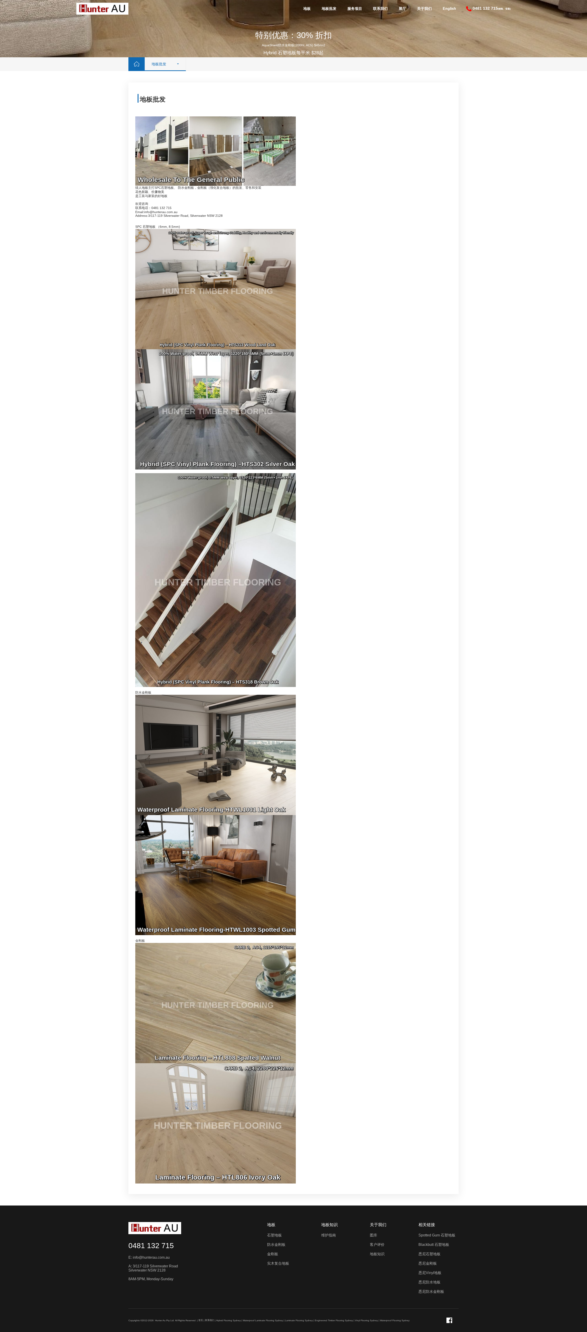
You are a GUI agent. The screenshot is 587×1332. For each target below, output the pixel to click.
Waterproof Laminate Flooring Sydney (263, 1320)
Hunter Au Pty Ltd (164, 1320)
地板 (307, 9)
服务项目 (354, 9)
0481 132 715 (151, 1245)
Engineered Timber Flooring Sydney (334, 1320)
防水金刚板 (143, 692)
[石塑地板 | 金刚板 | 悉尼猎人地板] (102, 8)
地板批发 (329, 9)
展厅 (402, 9)
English (449, 9)
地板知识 (329, 1224)
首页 (200, 1320)
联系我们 (380, 9)
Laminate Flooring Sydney (299, 1320)
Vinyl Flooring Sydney (366, 1320)
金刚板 (140, 940)
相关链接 (426, 1224)
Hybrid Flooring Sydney (228, 1320)
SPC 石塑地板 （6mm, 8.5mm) (157, 226)
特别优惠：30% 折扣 (293, 35)
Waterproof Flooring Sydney (395, 1320)
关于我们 (424, 9)
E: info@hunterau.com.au (149, 1257)
